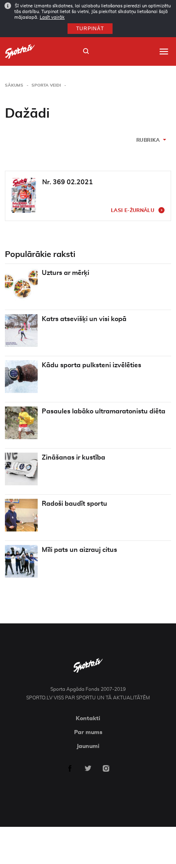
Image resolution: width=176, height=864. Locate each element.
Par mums (88, 732)
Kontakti (88, 718)
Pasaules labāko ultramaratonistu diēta (103, 411)
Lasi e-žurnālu (132, 210)
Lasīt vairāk (52, 17)
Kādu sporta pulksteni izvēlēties (91, 365)
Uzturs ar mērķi (65, 273)
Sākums (14, 85)
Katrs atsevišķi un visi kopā (84, 319)
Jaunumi (88, 746)
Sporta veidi (46, 85)
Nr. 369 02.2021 (67, 182)
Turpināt (90, 28)
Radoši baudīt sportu (74, 503)
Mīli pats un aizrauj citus (79, 550)
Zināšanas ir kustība (73, 457)
